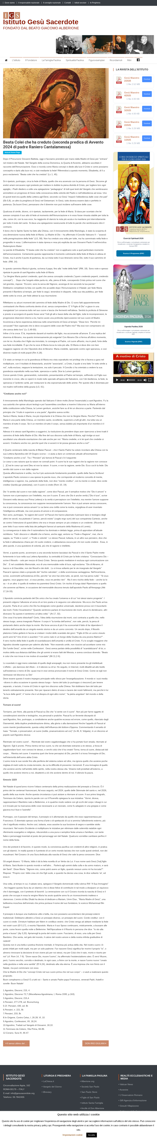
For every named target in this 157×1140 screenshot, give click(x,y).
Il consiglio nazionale (52, 3)
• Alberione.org (87, 1081)
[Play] (117, 380)
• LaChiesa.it (48, 1081)
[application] (133, 368)
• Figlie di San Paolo (90, 1097)
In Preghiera (95, 3)
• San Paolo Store (88, 1092)
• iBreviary (47, 1092)
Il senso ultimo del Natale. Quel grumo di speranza (18, 1043)
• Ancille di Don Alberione (92, 1108)
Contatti (67, 3)
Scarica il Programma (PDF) (133, 253)
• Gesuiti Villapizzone (129, 1106)
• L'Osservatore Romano (130, 1095)
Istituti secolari (80, 3)
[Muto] (145, 380)
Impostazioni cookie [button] (72, 1135)
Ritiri (129, 60)
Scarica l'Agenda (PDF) (133, 341)
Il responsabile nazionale (28, 3)
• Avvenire (123, 1089)
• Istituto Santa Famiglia (91, 1103)
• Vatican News (126, 1084)
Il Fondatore (31, 60)
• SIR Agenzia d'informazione (133, 1100)
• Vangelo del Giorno (52, 1086)
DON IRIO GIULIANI (95, 1043)
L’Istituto (16, 60)
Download (147, 79)
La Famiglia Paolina (51, 60)
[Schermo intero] (149, 380)
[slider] (131, 380)
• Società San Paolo (89, 1086)
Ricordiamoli (116, 60)
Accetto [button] (91, 1135)
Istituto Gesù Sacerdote (40, 22)
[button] (133, 368)
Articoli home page (12, 152)
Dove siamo (10, 3)
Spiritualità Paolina (75, 60)
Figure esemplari (97, 60)
